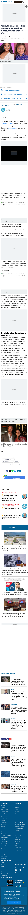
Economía (3, 833)
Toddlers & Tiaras (7, 461)
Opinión (5, 489)
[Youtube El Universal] (16, 870)
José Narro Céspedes (8, 513)
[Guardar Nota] (20, 471)
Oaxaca (17, 807)
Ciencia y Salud (5, 845)
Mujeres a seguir (5, 809)
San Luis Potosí (19, 814)
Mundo (3, 820)
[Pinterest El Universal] (23, 870)
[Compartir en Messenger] (15, 471)
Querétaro (17, 813)
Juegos (16, 845)
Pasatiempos (18, 847)
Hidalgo (17, 811)
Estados (3, 826)
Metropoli (3, 824)
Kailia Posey (17, 463)
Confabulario (4, 841)
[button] (18, 2)
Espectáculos (5, 105)
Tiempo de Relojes (6, 873)
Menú (2, 850)
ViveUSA (17, 843)
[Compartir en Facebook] (7, 471)
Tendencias (4, 843)
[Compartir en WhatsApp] (12, 471)
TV (12, 459)
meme (16, 461)
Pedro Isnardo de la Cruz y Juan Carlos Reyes (10, 504)
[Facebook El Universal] (19, 867)
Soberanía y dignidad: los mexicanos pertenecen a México (11, 517)
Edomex (17, 805)
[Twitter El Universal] (23, 867)
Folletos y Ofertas (19, 826)
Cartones (3, 831)
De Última (3, 868)
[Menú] (26, 1)
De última (3, 852)
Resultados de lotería (18, 851)
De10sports (18, 839)
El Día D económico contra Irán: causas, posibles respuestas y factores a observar (9, 497)
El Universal (6, 459)
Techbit (3, 848)
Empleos (17, 830)
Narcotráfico (4, 828)
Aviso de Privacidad (14, 898)
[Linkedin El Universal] (15, 873)
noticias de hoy (7, 463)
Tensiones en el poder (11, 508)
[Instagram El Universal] (20, 870)
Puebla (16, 809)
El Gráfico (17, 837)
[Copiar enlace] (18, 471)
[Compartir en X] (10, 471)
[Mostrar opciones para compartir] (26, 6)
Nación (3, 805)
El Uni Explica (4, 814)
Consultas (3, 858)
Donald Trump (4, 822)
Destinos (3, 854)
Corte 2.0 (3, 807)
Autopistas (4, 856)
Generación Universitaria (18, 834)
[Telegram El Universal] (15, 867)
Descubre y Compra (20, 824)
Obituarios (17, 832)
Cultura (3, 839)
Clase (2, 862)
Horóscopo (17, 849)
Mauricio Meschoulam (9, 492)
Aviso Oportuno (19, 828)
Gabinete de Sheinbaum (4, 817)
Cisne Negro (4, 875)
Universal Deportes (6, 835)
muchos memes (13, 129)
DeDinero (17, 841)
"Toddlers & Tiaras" (7, 123)
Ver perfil (8, 110)
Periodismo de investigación (4, 812)
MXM (2, 846)
